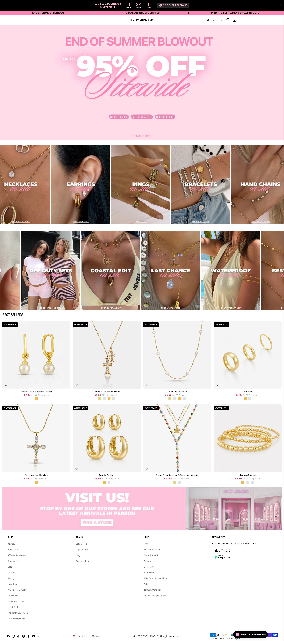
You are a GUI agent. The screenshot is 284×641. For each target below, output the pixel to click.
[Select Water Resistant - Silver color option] (104, 399)
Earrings (12, 578)
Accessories (13, 561)
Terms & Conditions (153, 590)
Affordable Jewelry (17, 555)
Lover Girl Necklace (177, 391)
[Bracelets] (200, 184)
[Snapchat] (28, 636)
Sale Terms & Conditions (155, 578)
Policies (147, 584)
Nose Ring (13, 584)
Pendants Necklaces (18, 613)
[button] (49, 19)
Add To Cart (61, 384)
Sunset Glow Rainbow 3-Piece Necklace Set (177, 475)
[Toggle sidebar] (227, 20)
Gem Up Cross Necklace (36, 475)
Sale (10, 567)
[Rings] (141, 184)
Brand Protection (152, 555)
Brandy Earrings (107, 475)
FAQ (146, 543)
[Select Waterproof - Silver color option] (114, 399)
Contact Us (149, 567)
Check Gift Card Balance (156, 595)
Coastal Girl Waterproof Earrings (36, 391)
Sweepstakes (82, 561)
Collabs (11, 572)
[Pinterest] (23, 636)
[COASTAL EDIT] (111, 270)
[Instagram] (13, 636)
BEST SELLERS (165, 116)
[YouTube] (33, 636)
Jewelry (11, 543)
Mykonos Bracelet (247, 475)
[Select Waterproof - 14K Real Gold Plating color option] (175, 482)
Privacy (147, 561)
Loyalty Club (82, 549)
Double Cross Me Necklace (107, 391)
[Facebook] (8, 636)
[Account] (208, 19)
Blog (78, 555)
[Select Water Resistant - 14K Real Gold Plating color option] (100, 399)
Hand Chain (13, 607)
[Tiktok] (18, 636)
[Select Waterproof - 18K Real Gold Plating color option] (36, 399)
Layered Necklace (16, 618)
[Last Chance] (171, 270)
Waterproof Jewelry (17, 590)
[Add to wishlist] (6, 385)
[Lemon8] (38, 636)
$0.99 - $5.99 (118, 116)
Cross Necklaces (16, 601)
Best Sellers (13, 549)
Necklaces (13, 595)
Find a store (149, 572)
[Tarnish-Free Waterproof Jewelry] (230, 270)
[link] (142, 82)
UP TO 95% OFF (141, 116)
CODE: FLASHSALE (175, 5)
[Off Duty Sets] (51, 270)
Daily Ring (247, 391)
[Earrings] (80, 184)
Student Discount (152, 549)
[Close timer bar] (281, 5)
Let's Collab (81, 543)
